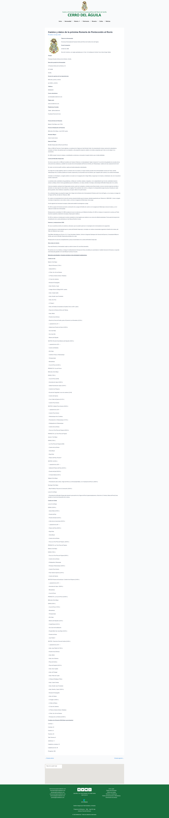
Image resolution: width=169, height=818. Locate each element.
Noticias (108, 21)
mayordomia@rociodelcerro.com (57, 790)
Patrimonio (86, 21)
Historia (76, 21)
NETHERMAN (84, 802)
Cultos (101, 21)
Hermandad (68, 21)
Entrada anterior (49, 758)
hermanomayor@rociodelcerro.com (57, 788)
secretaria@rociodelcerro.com (58, 792)
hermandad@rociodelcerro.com (57, 795)
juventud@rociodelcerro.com (57, 797)
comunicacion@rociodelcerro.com (58, 794)
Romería (94, 21)
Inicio (60, 21)
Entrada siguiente (119, 758)
